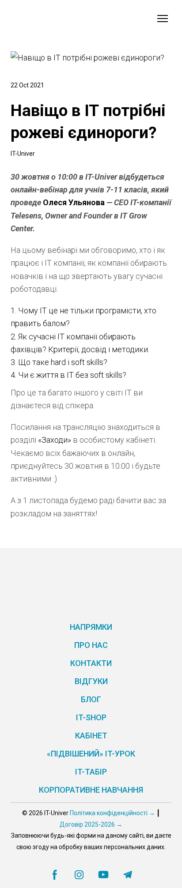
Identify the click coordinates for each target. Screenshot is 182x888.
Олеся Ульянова (74, 202)
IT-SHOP (91, 717)
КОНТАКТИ (91, 663)
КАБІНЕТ (91, 735)
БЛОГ (91, 699)
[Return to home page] (48, 18)
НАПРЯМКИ (91, 627)
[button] (55, 875)
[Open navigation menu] (162, 18)
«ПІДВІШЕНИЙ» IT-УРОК (91, 753)
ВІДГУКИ (91, 681)
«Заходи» (54, 439)
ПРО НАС (91, 645)
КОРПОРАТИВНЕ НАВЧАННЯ (91, 789)
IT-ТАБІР (91, 771)
